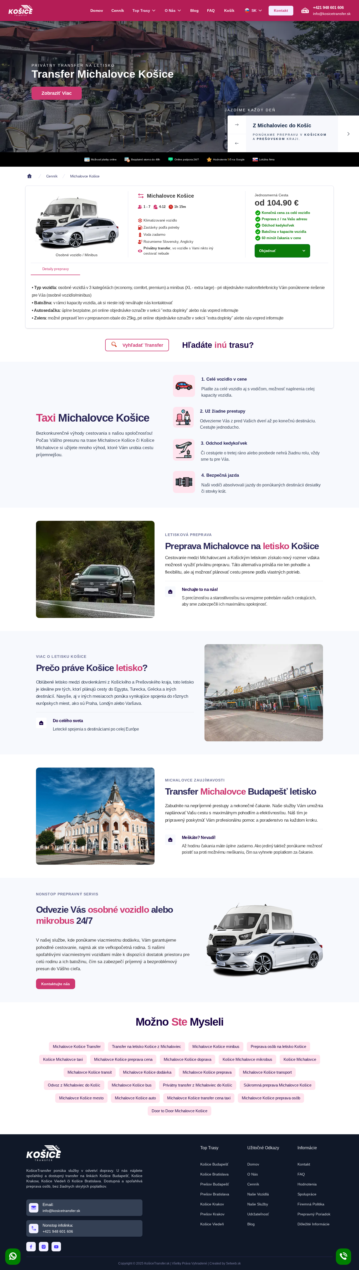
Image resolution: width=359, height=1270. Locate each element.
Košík (229, 10)
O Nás (252, 1174)
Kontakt (304, 1164)
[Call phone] (343, 1256)
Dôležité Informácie (314, 1224)
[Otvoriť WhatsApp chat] (12, 1256)
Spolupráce (307, 1194)
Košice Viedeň (212, 1224)
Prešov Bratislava (214, 1194)
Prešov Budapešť (214, 1184)
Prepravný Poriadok (314, 1214)
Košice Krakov (212, 1204)
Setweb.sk (233, 1263)
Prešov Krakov (212, 1214)
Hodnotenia (307, 1184)
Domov (96, 10)
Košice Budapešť (214, 1164)
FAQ (211, 10)
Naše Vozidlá (258, 1194)
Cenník (117, 10)
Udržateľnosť (258, 1214)
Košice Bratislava (214, 1174)
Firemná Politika (311, 1204)
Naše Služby (257, 1204)
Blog (194, 10)
